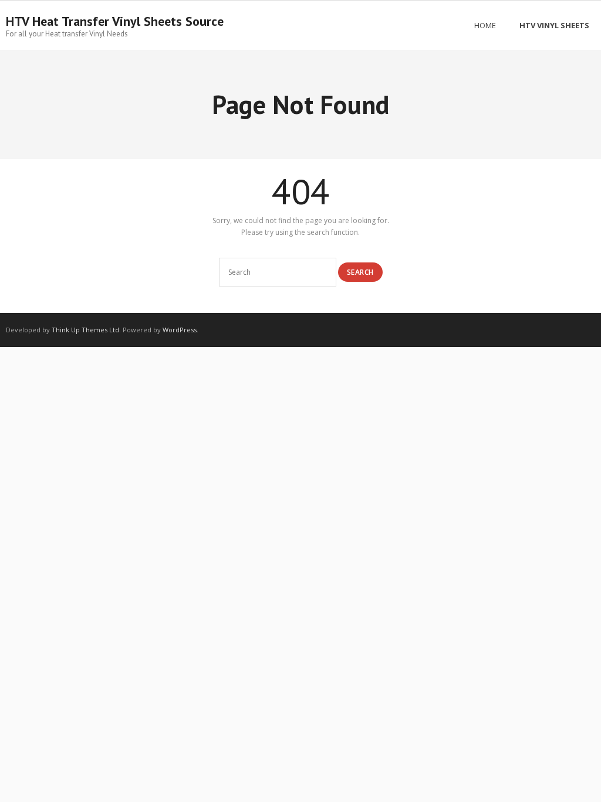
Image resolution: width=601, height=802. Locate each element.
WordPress (180, 329)
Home (485, 25)
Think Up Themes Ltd (85, 329)
